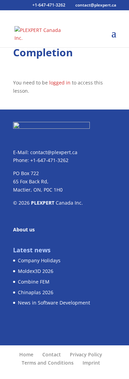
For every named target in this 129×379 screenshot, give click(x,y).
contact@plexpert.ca (53, 152)
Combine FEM (34, 281)
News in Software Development (54, 302)
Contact (51, 354)
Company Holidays (39, 260)
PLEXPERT (42, 202)
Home (26, 354)
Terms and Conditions (48, 362)
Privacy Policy (86, 354)
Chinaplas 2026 (35, 292)
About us (24, 229)
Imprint (91, 362)
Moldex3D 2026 (35, 271)
